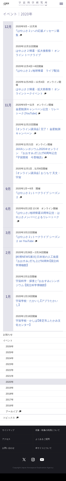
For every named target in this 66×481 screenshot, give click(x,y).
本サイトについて (43, 447)
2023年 (10, 364)
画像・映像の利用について (47, 430)
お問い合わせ (8, 447)
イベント (8, 340)
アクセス (6, 438)
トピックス (9, 417)
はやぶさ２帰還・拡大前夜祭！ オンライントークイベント (38, 91)
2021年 (10, 375)
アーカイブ (12, 411)
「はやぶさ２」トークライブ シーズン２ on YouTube (38, 239)
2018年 (10, 393)
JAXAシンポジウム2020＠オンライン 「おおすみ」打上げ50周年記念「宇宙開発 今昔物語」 (37, 153)
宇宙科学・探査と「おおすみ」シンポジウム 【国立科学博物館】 (37, 283)
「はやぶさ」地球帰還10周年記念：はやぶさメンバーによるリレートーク (38, 215)
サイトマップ (8, 430)
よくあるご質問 (42, 438)
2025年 (10, 352)
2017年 (10, 399)
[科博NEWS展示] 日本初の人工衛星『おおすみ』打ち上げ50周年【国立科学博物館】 (37, 261)
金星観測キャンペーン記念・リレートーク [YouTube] (37, 111)
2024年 (10, 358)
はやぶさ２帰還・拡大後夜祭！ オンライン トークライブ (38, 52)
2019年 (10, 387)
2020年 (10, 381)
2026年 (10, 346)
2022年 (10, 370)
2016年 (10, 405)
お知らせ (8, 334)
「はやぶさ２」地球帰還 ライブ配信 (37, 70)
